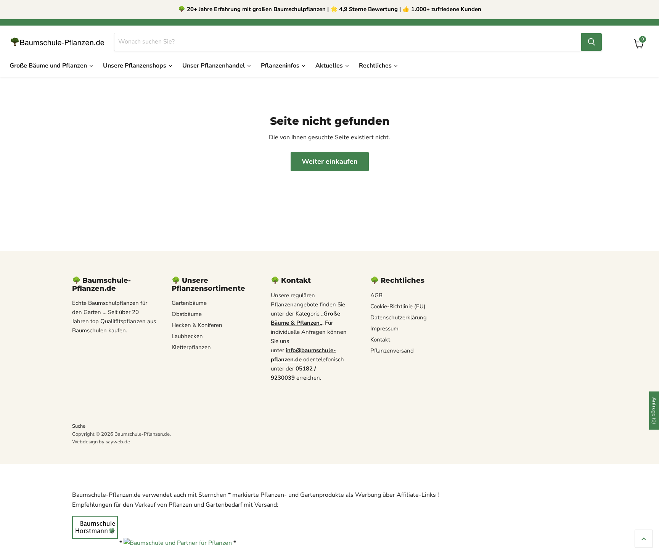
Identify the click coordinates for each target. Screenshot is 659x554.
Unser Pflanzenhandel (214, 65)
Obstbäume (187, 314)
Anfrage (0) (654, 410)
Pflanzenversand (392, 350)
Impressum (384, 328)
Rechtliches (376, 65)
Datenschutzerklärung (398, 317)
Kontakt (380, 339)
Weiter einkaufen (330, 161)
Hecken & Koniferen (197, 325)
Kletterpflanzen (191, 347)
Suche (78, 426)
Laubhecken (187, 336)
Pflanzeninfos (281, 65)
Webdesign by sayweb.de (101, 441)
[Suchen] (591, 42)
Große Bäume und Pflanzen (49, 65)
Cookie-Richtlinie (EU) (398, 306)
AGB (376, 295)
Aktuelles (329, 65)
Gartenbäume (189, 303)
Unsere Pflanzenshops (135, 65)
